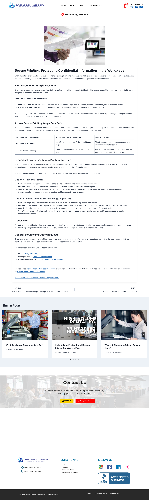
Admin (10, 349)
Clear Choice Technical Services (31, 272)
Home (64, 5)
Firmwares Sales (68, 470)
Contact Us (96, 5)
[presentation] (25, 325)
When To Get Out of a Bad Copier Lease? (120, 290)
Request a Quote (78, 5)
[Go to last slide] (5, 334)
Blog (63, 465)
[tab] (70, 359)
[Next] (143, 334)
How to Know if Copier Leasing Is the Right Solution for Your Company (40, 290)
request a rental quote (53, 259)
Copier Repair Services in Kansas (41, 269)
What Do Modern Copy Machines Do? (24, 345)
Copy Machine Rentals (70, 472)
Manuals (65, 467)
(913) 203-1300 (31, 254)
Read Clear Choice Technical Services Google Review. (37, 278)
